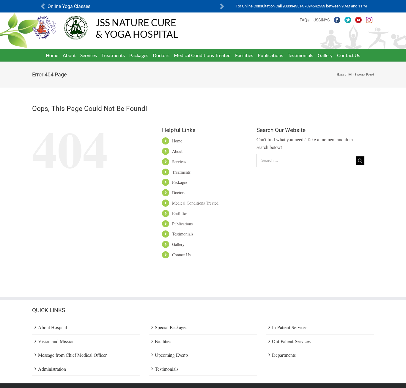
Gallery (178, 244)
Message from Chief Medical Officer (72, 355)
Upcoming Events (171, 355)
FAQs (304, 20)
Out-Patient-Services (291, 341)
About (177, 151)
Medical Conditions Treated (195, 203)
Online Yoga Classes (69, 6)
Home (177, 141)
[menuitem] (52, 55)
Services (179, 161)
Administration (52, 369)
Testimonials (182, 234)
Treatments (181, 172)
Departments (284, 355)
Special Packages (171, 327)
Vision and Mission (56, 341)
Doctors (178, 192)
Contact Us (181, 254)
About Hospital (52, 327)
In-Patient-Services (289, 327)
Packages (179, 182)
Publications (182, 224)
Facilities (179, 213)
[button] (43, 6)
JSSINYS (322, 20)
